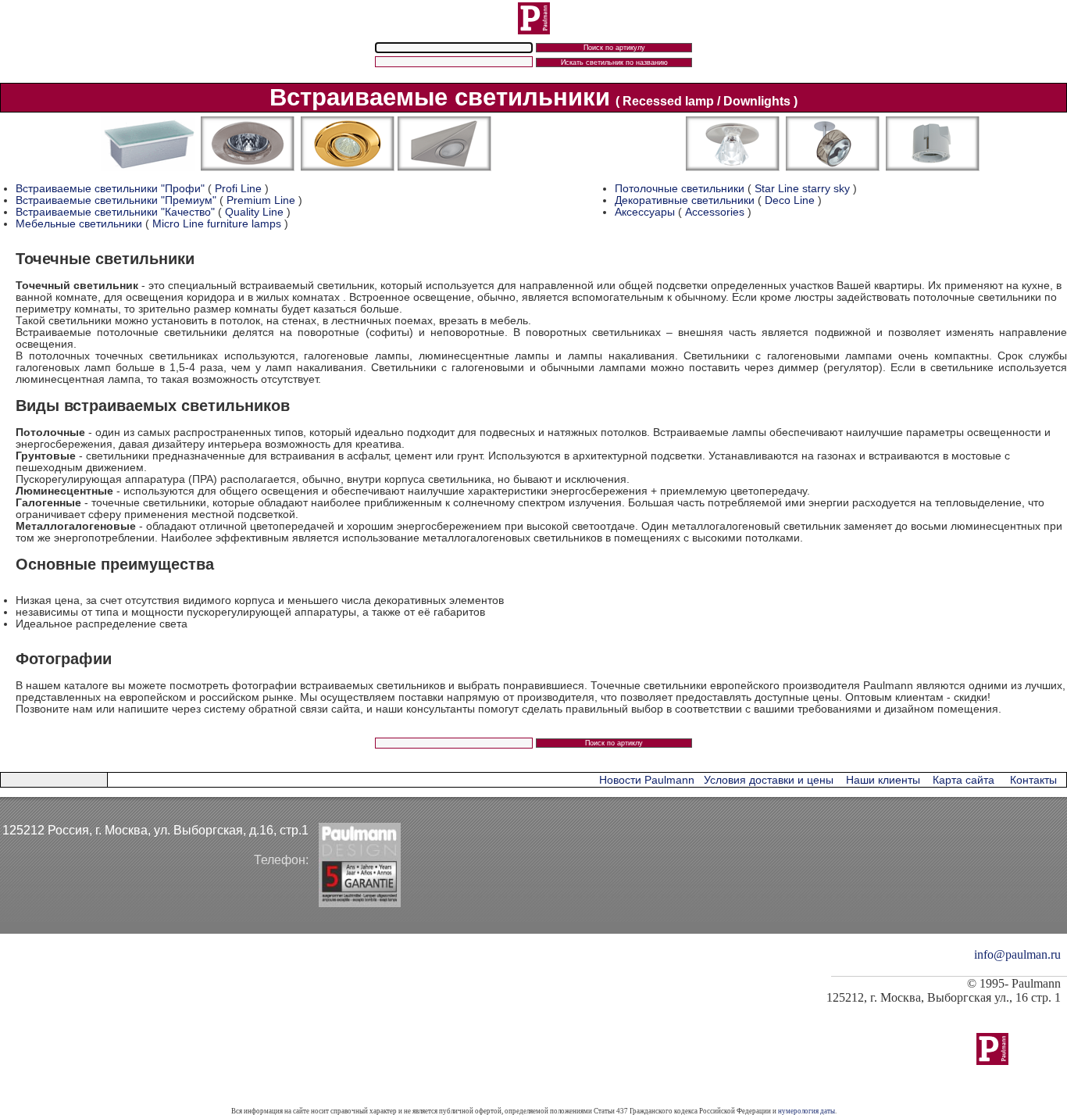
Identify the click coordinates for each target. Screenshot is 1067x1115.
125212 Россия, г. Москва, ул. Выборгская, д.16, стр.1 (155, 830)
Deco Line (790, 200)
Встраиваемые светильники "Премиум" (116, 200)
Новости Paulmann (646, 780)
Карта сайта (963, 780)
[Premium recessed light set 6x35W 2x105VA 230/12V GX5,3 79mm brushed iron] (247, 167)
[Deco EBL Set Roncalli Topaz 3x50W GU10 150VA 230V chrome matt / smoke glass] (833, 167)
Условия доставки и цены (768, 780)
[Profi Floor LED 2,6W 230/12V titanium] (147, 167)
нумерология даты (806, 1111)
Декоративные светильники (685, 200)
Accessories (714, 212)
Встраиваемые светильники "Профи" (110, 189)
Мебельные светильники (79, 224)
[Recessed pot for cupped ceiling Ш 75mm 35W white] (933, 167)
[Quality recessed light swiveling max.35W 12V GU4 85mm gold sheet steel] (347, 167)
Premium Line (261, 200)
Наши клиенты (883, 780)
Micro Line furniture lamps (216, 224)
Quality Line (254, 212)
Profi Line (238, 189)
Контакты (1033, 780)
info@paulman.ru (1017, 954)
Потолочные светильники (681, 189)
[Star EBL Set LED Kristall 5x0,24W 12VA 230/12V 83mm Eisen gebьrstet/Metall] (733, 167)
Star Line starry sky (802, 189)
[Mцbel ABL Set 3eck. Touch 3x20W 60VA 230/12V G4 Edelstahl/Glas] (444, 167)
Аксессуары (645, 212)
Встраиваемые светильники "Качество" (115, 212)
